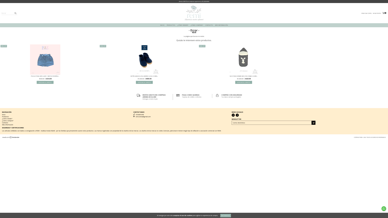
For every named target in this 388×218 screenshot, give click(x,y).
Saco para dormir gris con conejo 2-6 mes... (244, 76)
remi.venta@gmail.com (143, 117)
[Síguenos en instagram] (233, 115)
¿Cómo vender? (182, 25)
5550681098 (140, 115)
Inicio (162, 25)
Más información (221, 25)
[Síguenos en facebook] (237, 115)
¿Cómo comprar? (197, 25)
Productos (171, 25)
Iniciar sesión (377, 13)
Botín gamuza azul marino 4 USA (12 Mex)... (144, 76)
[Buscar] (15, 13)
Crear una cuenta (366, 13)
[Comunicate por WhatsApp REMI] (384, 208)
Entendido (225, 215)
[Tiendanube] (11, 138)
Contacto (209, 25)
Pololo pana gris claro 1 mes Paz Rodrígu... (45, 76)
